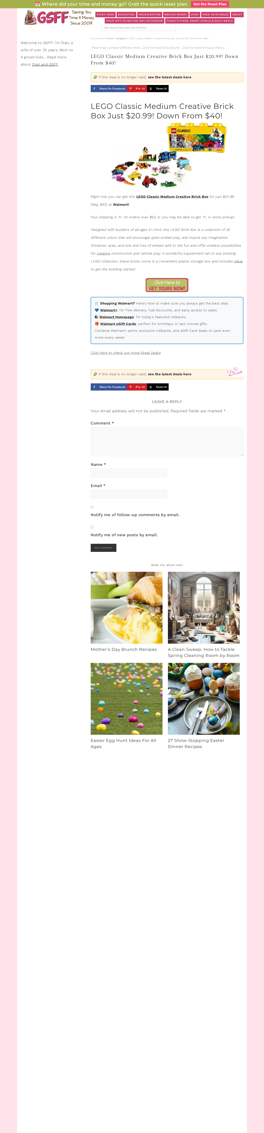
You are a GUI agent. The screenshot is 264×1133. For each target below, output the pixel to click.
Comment (102, 423)
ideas (238, 261)
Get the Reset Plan (210, 4)
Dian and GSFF (45, 64)
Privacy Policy (213, 47)
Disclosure (171, 47)
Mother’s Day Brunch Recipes (124, 649)
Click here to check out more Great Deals (125, 353)
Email (98, 485)
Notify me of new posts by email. (124, 535)
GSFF (58, 17)
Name (98, 464)
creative (103, 253)
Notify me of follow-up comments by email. (135, 515)
